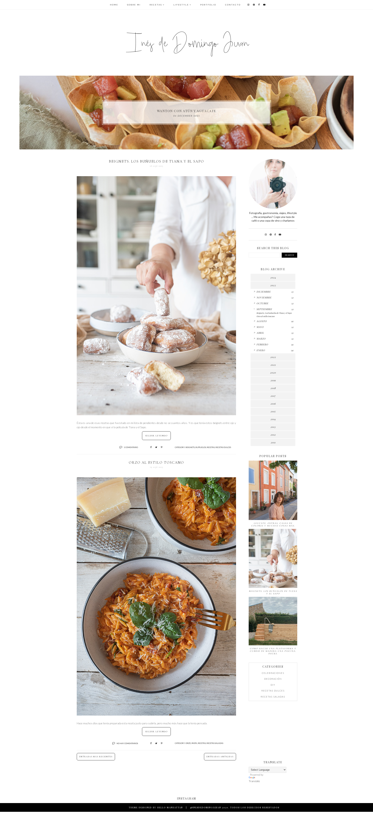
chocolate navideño (186, 111)
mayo (260, 326)
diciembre (263, 291)
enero (260, 350)
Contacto (233, 5)
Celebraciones (273, 673)
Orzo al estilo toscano (156, 462)
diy (273, 685)
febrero (262, 344)
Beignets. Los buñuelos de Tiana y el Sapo (156, 161)
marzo (261, 338)
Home (114, 5)
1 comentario (131, 447)
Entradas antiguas (220, 757)
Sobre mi (134, 5)
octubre (262, 303)
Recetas (156, 5)
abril (260, 332)
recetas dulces (223, 447)
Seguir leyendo (156, 435)
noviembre (263, 297)
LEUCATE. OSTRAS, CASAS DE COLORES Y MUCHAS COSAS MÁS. (273, 524)
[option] (186, 112)
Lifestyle (181, 5)
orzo (188, 743)
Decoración (273, 679)
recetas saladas (215, 743)
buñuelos (200, 447)
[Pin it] (161, 447)
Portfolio (208, 5)
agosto (261, 321)
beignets (190, 447)
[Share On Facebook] (151, 447)
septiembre (264, 309)
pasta (194, 743)
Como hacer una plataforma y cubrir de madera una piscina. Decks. (273, 651)
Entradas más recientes (95, 757)
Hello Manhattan (170, 807)
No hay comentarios (127, 743)
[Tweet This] (156, 447)
